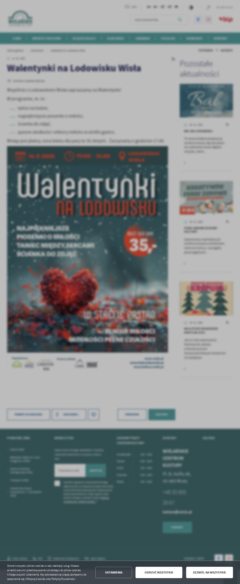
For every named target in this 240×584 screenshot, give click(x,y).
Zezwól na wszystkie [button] (209, 572)
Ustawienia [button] (113, 572)
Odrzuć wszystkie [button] (159, 572)
